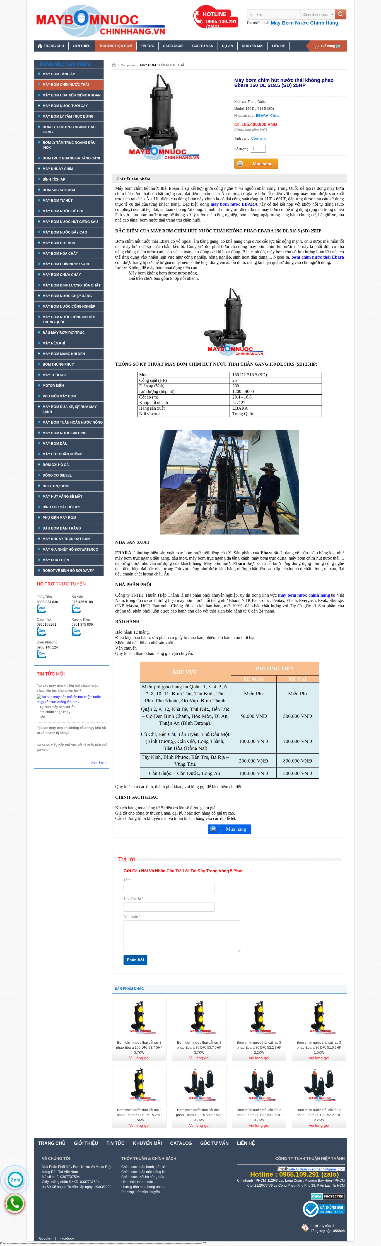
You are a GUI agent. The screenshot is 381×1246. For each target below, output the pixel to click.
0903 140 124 (47, 647)
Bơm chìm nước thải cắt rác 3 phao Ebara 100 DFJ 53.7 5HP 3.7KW (139, 1048)
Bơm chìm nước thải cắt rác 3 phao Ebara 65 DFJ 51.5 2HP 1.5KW (139, 1115)
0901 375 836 (82, 624)
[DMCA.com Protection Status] (328, 1199)
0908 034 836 (47, 602)
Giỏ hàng (330, 46)
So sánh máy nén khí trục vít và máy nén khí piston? (72, 747)
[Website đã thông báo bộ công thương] (324, 1216)
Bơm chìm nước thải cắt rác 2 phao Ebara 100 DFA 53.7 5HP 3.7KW (199, 1115)
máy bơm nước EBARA (234, 204)
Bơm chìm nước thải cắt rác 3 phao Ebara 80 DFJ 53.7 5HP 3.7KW (199, 1048)
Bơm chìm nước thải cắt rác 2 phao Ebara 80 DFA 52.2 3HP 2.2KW (319, 1115)
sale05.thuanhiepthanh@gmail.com (316, 1169)
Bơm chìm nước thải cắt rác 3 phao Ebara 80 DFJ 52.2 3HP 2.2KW (259, 1048)
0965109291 (46, 624)
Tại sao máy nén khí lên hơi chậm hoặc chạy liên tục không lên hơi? (67, 688)
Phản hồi (135, 960)
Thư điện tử (133, 898)
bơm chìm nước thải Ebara (317, 257)
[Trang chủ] (116, 65)
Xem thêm (99, 762)
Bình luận (132, 917)
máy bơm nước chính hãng (304, 595)
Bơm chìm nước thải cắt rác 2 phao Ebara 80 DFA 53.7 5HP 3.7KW (259, 1115)
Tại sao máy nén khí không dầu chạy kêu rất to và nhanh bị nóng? (71, 730)
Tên (128, 880)
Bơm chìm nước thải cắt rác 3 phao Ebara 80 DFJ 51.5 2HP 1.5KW (319, 1048)
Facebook (66, 1238)
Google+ (45, 1238)
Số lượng (241, 149)
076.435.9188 (82, 602)
